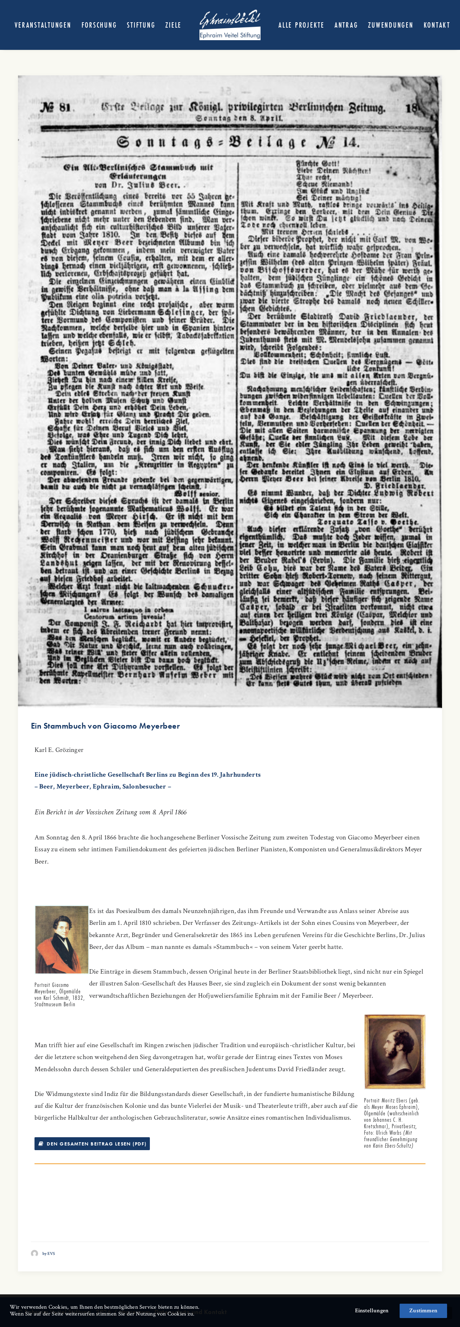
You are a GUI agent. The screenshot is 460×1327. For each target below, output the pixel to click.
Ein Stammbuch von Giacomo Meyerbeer (105, 725)
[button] (230, 391)
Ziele (173, 25)
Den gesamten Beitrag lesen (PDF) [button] (96, 1143)
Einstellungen (372, 1310)
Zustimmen (423, 1310)
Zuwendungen (390, 25)
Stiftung (141, 25)
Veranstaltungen (43, 25)
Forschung (99, 25)
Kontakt (437, 25)
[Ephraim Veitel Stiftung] (230, 25)
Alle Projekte (302, 25)
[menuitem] (43, 25)
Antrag (346, 25)
